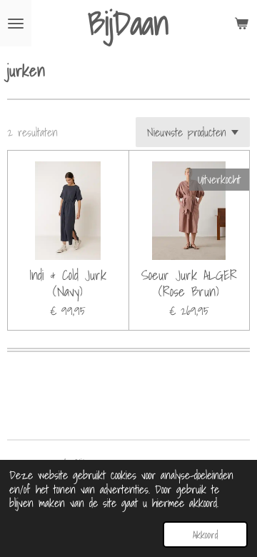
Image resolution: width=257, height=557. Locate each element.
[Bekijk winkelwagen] (241, 23)
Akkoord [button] (205, 534)
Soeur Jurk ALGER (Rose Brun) (189, 283)
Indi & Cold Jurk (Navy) (67, 283)
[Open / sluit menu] (15, 23)
